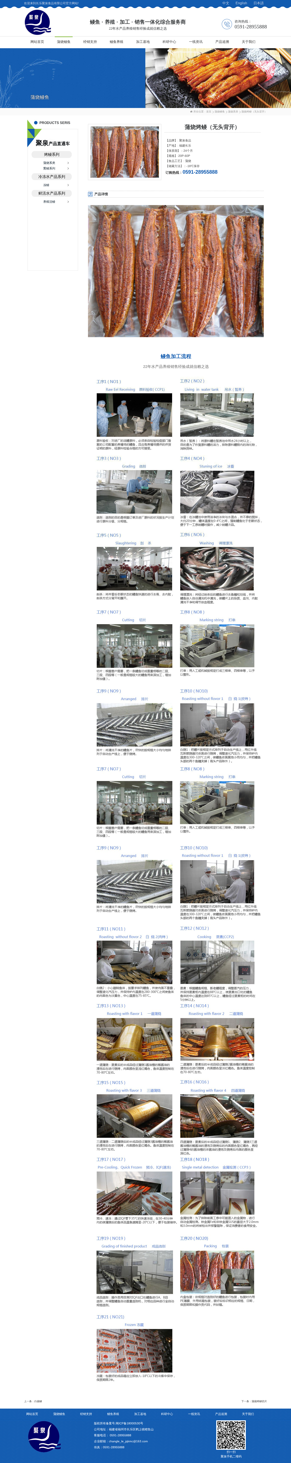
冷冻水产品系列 (51, 177)
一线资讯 (196, 42)
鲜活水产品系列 (51, 193)
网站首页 (37, 42)
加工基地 (143, 42)
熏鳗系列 (49, 168)
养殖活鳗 (49, 201)
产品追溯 (222, 42)
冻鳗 (46, 185)
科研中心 (169, 42)
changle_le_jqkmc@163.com (128, 1441)
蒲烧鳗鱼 (64, 42)
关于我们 (248, 42)
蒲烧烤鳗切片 (259, 1401)
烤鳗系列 (51, 154)
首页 (208, 111)
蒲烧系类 (233, 111)
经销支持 (90, 42)
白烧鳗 (38, 1401)
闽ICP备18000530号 (129, 1423)
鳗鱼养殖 (116, 42)
